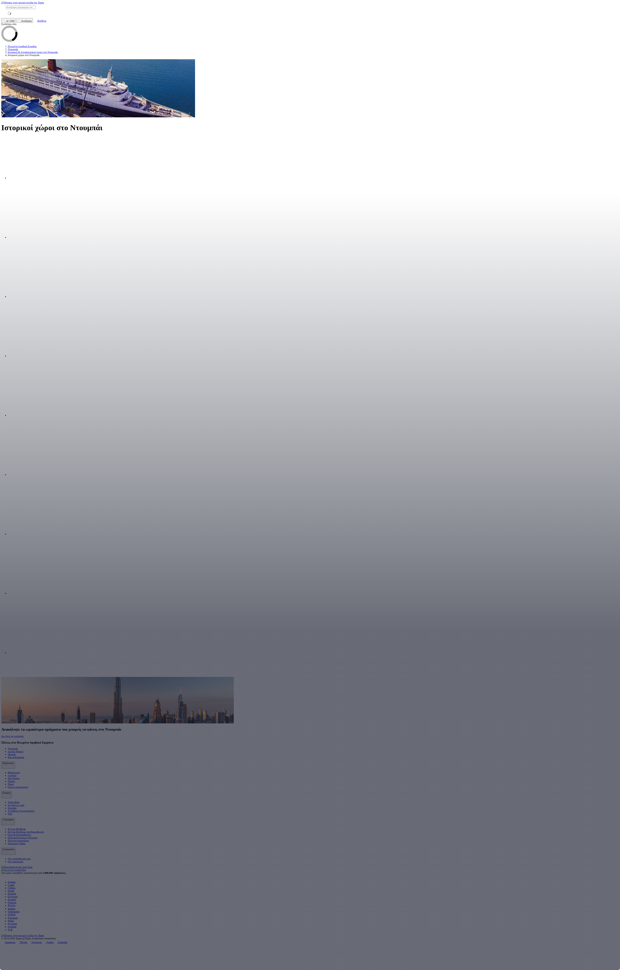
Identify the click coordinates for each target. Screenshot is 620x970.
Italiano (11, 908)
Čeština (11, 888)
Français (12, 902)
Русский (12, 923)
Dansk (11, 890)
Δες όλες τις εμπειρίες (12, 736)
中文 (10, 929)
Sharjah (12, 754)
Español (12, 899)
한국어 (12, 905)
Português (13, 918)
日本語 (12, 914)
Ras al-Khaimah (16, 757)
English (12, 882)
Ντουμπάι (13, 748)
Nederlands (13, 911)
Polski (11, 920)
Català (11, 885)
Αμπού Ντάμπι (15, 751)
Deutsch (12, 893)
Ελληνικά (13, 896)
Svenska (12, 926)
